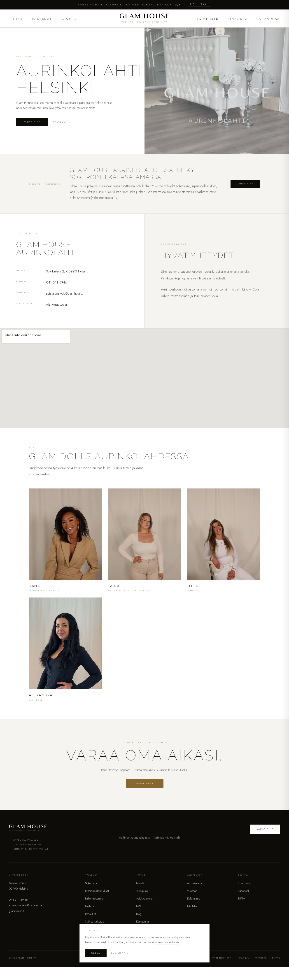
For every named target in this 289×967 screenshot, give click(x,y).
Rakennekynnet (94, 898)
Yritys (16, 18)
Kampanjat (142, 921)
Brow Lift (90, 914)
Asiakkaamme (144, 898)
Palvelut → (61, 122)
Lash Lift (90, 906)
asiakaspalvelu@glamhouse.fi (65, 293)
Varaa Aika (268, 18)
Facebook (243, 891)
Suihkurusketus (94, 921)
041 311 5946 (56, 282)
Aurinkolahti (194, 883)
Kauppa (68, 18)
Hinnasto (237, 18)
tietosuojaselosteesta (167, 942)
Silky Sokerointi (80, 197)
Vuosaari (192, 891)
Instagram (244, 883)
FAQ (138, 906)
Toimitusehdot (221, 958)
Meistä (140, 883)
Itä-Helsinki (194, 906)
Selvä (95, 953)
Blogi (139, 914)
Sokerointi (91, 883)
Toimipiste (208, 18)
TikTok (241, 898)
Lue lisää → (199, 4)
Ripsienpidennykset (97, 891)
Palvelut (42, 18)
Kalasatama (194, 898)
